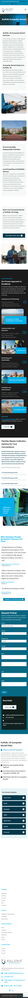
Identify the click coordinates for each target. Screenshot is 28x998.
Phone (2, 680)
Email (3, 671)
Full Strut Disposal (22, 995)
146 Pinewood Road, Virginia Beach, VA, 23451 (13, 724)
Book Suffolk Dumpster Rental (12, 235)
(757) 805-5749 (9, 717)
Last (2, 667)
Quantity (3, 646)
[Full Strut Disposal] (7, 9)
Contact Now (7, 427)
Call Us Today (8, 707)
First (2, 660)
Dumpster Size (4, 638)
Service (3, 623)
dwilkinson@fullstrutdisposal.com (15, 715)
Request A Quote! (22, 1)
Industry (3, 630)
